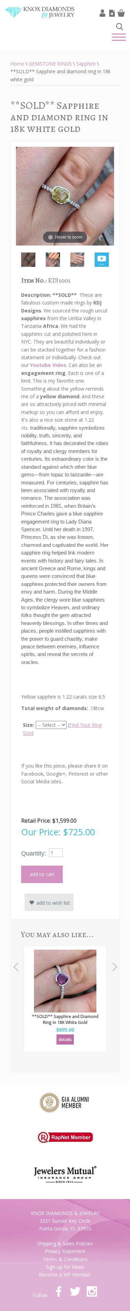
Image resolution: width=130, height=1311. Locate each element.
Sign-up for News (65, 1267)
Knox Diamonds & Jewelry (40, 17)
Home (17, 63)
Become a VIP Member (65, 1274)
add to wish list (52, 902)
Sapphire (86, 63)
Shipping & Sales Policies (65, 1243)
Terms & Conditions (65, 1259)
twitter (75, 1291)
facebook (58, 1291)
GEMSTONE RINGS (50, 63)
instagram (91, 1291)
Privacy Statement (65, 1251)
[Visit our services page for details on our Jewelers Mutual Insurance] (65, 1170)
